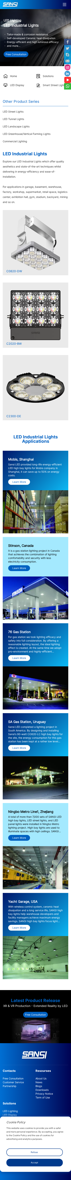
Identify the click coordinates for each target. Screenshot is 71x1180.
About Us (41, 1078)
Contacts (9, 1071)
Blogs (39, 1086)
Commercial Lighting (15, 141)
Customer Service (13, 1082)
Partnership (9, 1086)
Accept (34, 1162)
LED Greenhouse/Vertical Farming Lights (26, 133)
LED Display (10, 1114)
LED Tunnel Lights (13, 119)
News (39, 1082)
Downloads (42, 1089)
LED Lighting (10, 1111)
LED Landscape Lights (16, 126)
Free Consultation (16, 54)
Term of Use (43, 1097)
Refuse (34, 1152)
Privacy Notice (44, 1093)
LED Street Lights (13, 111)
